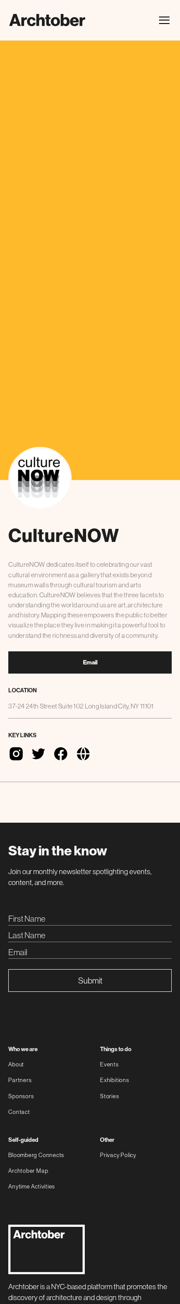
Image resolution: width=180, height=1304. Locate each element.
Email (90, 662)
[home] (47, 20)
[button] (162, 20)
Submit (90, 980)
